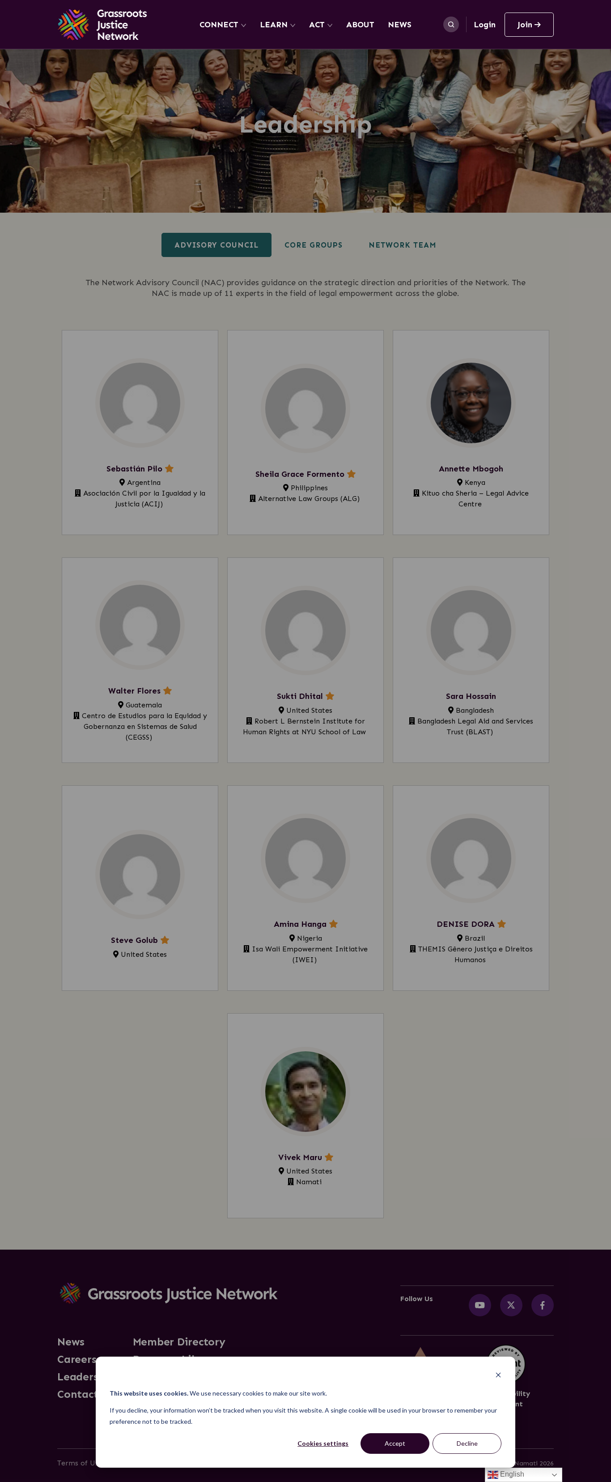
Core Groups (313, 244)
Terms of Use (79, 1463)
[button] (140, 432)
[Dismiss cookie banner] (498, 1376)
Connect (218, 25)
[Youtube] (480, 1305)
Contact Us (85, 1394)
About (360, 25)
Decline (467, 1443)
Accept (395, 1443)
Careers (76, 1359)
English (511, 1474)
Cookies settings (322, 1443)
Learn (274, 25)
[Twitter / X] (511, 1305)
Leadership (86, 1377)
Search (451, 24)
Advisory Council (216, 244)
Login (485, 25)
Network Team (403, 244)
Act (317, 25)
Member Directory (179, 1342)
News (400, 25)
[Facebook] (542, 1305)
